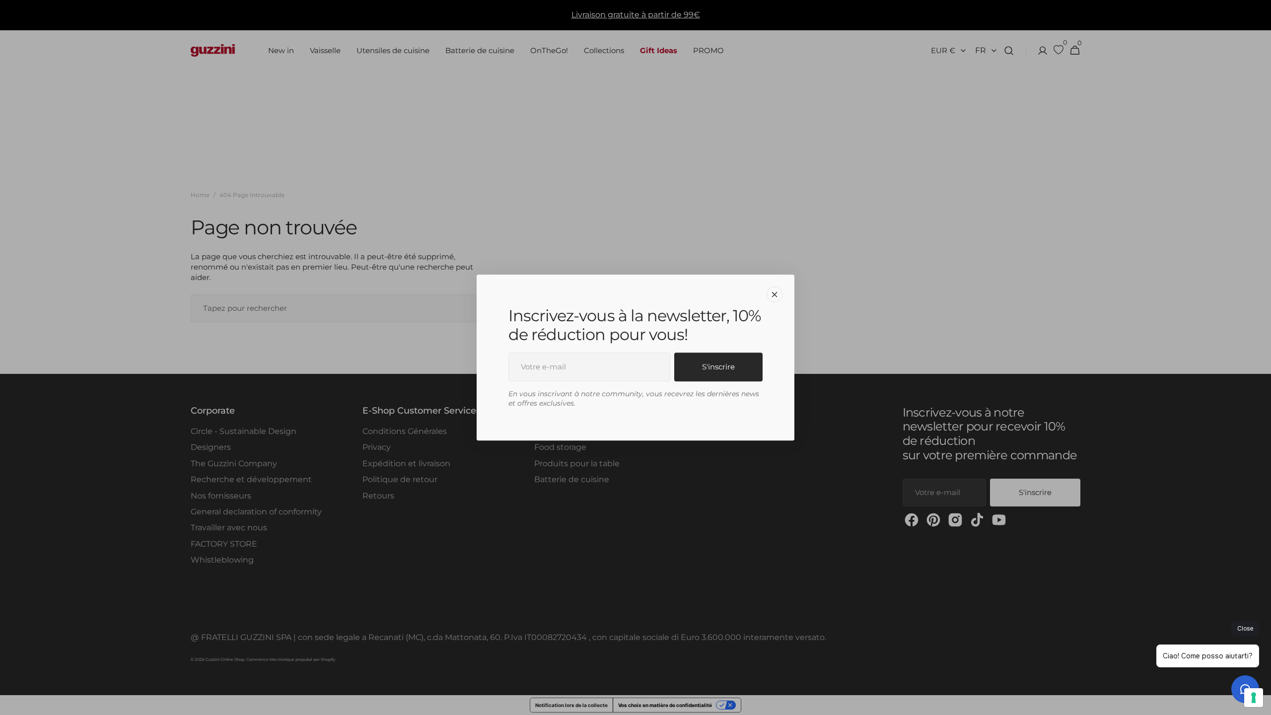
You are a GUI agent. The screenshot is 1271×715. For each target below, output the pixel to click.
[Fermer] (774, 294)
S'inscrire (718, 366)
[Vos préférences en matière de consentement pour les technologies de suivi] (1253, 697)
